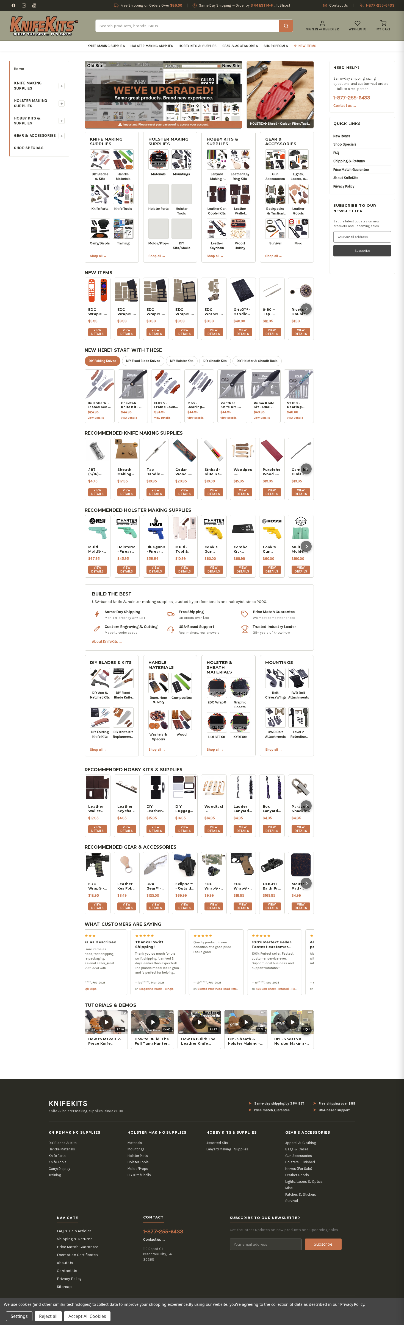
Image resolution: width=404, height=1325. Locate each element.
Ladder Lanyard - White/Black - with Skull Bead (243, 808)
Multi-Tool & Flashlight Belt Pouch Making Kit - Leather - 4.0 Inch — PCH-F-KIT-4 (184, 549)
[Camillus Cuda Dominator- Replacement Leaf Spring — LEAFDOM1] (301, 451)
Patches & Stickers (300, 1194)
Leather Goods (297, 1175)
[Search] (286, 26)
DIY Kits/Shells (139, 1175)
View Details (97, 332)
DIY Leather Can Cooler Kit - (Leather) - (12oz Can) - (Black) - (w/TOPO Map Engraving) (155, 808)
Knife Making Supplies (106, 46)
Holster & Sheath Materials (219, 667)
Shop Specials (276, 46)
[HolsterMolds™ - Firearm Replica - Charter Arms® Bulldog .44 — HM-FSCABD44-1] (127, 528)
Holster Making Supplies (152, 46)
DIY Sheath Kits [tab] (215, 361)
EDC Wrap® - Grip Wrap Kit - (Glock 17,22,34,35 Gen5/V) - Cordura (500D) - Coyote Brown (243, 886)
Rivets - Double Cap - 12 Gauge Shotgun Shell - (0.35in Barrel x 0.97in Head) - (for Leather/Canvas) (301, 312)
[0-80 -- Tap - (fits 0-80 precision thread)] (272, 290)
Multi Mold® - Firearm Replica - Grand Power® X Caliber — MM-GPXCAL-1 (97, 549)
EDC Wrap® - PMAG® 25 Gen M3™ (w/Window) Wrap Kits (155, 312)
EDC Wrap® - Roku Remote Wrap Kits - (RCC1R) (96, 312)
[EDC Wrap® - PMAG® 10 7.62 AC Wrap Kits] (185, 290)
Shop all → (98, 256)
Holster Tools (138, 1162)
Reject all (48, 1316)
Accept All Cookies (87, 1316)
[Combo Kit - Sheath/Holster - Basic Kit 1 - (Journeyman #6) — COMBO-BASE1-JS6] (243, 528)
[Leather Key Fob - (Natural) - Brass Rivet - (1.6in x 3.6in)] (127, 865)
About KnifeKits (345, 178)
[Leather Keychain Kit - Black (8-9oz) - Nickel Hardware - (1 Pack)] (127, 787)
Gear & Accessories (240, 46)
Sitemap (64, 1286)
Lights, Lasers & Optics (304, 1181)
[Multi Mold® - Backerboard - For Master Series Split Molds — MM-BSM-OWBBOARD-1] (301, 528)
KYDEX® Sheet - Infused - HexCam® (250, 988)
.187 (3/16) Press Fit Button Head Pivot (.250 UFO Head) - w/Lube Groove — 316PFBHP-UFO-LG (97, 472)
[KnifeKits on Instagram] (24, 5)
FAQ (336, 153)
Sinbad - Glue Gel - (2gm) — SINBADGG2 (213, 472)
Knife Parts (57, 1156)
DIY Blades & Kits (111, 662)
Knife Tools (58, 1162)
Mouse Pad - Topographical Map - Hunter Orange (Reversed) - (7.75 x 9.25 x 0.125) (301, 886)
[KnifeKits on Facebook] (13, 5)
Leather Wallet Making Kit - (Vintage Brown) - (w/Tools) (97, 808)
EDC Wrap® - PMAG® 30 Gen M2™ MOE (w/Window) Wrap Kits (126, 312)
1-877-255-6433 (351, 98)
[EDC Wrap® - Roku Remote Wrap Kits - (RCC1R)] (97, 290)
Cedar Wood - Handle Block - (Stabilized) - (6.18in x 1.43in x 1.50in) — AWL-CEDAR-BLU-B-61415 (184, 472)
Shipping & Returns (349, 161)
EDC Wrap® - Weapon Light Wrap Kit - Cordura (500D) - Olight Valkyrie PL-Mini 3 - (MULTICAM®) (213, 886)
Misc (289, 1188)
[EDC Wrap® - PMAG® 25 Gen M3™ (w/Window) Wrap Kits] (156, 290)
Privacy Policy (343, 186)
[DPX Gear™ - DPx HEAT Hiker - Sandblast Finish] (156, 865)
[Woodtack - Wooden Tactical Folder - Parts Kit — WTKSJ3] (214, 787)
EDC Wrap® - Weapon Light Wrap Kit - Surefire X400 (212, 312)
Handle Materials (161, 665)
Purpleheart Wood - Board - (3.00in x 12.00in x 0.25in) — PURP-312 (272, 472)
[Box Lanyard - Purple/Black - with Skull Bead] (272, 787)
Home (19, 69)
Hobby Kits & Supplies (198, 46)
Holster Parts (138, 1156)
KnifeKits (68, 1103)
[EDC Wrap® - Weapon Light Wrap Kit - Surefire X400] (214, 290)
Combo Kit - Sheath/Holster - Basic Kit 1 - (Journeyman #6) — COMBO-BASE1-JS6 (243, 549)
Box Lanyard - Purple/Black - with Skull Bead (272, 808)
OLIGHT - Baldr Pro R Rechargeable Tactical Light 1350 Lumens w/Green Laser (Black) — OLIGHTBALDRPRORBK (272, 886)
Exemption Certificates (77, 1255)
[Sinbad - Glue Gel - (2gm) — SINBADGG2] (214, 451)
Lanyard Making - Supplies (227, 1149)
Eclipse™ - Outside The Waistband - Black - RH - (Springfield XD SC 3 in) (184, 886)
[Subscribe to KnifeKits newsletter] (34, 5)
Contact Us (67, 1270)
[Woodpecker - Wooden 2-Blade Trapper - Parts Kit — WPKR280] (243, 451)
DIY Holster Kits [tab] (181, 361)
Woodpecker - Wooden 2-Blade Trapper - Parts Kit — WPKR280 (243, 472)
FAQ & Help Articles (74, 1231)
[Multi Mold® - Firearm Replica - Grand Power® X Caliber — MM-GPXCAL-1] (97, 528)
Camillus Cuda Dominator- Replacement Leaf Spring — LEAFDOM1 (301, 472)
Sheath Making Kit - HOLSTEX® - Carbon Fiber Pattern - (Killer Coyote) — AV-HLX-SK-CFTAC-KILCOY (126, 472)
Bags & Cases (297, 1149)
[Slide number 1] (163, 94)
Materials (135, 1143)
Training (55, 1175)
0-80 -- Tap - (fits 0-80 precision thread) (272, 312)
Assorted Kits (217, 1143)
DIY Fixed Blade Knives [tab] (143, 361)
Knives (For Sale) (298, 1169)
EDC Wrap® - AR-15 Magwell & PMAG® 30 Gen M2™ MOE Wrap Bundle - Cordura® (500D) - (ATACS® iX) (97, 886)
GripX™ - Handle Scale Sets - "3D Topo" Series (242, 312)
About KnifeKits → (107, 641)
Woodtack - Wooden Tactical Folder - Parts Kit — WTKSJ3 (213, 808)
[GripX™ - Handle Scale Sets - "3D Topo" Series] (243, 290)
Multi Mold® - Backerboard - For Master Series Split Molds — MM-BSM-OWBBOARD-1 (301, 549)
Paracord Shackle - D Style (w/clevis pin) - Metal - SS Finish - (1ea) (300, 808)
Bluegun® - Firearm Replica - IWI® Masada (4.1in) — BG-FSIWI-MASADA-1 (155, 549)
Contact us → (344, 106)
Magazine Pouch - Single (126, 988)
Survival (291, 1201)
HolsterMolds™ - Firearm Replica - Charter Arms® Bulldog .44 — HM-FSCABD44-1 (126, 549)
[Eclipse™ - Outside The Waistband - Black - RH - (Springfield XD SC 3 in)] (185, 865)
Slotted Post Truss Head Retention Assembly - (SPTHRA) (205, 988)
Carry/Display (59, 1169)
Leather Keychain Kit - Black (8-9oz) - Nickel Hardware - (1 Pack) (126, 808)
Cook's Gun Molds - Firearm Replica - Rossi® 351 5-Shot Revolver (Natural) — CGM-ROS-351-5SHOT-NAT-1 (271, 549)
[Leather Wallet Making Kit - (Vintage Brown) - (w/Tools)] (97, 787)
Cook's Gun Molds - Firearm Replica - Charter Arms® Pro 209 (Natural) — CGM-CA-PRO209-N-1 (213, 549)
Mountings (279, 662)
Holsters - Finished (300, 1162)
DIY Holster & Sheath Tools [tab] (257, 361)
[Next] (306, 308)
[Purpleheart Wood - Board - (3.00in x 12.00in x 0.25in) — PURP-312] (272, 451)
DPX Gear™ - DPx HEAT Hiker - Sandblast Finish (155, 886)
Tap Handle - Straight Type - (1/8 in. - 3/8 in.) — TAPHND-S (155, 472)
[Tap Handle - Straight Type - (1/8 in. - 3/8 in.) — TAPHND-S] (156, 451)
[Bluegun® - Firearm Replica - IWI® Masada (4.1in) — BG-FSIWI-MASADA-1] (156, 528)
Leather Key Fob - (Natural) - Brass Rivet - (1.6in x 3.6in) (126, 886)
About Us (65, 1262)
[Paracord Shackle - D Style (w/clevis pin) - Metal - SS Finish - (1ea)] (301, 787)
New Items (341, 136)
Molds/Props (138, 1169)
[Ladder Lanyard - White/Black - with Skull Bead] (243, 787)
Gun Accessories (298, 1156)
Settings (19, 1316)
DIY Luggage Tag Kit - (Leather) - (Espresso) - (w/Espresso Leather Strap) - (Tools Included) (184, 808)
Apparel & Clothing (300, 1143)
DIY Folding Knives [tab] (102, 361)
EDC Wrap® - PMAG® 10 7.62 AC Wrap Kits (183, 312)
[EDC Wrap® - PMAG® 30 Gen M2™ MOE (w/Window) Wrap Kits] (127, 290)
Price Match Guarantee (351, 169)
